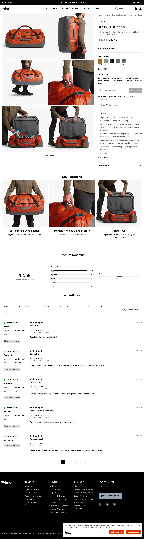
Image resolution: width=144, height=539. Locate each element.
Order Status (55, 486)
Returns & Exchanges (59, 496)
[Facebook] (100, 504)
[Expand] (141, 165)
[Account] (140, 8)
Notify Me (135, 90)
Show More (49, 156)
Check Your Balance (58, 512)
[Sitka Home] (23, 8)
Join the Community (110, 496)
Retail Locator (56, 489)
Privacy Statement (16, 533)
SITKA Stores (30, 493)
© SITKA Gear (4, 533)
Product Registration (59, 499)
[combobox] (11, 307)
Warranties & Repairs (59, 506)
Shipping (54, 493)
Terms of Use (27, 533)
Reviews (53, 502)
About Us (78, 486)
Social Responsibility (83, 493)
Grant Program (80, 496)
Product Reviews (72, 255)
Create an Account (33, 489)
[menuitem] (46, 8)
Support (28, 486)
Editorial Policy (81, 502)
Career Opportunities (83, 489)
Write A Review (72, 295)
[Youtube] (115, 504)
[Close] (139, 525)
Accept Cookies (133, 532)
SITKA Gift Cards (57, 509)
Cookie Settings (68, 533)
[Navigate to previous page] (58, 462)
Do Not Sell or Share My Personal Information (47, 533)
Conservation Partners (84, 499)
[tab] (120, 113)
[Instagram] (107, 504)
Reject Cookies (116, 532)
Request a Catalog (33, 496)
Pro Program (30, 499)
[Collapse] (141, 113)
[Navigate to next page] (85, 462)
